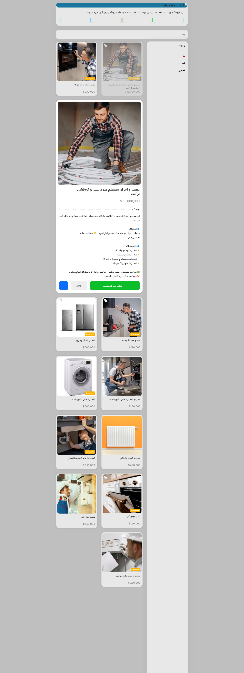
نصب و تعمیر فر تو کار (84, 84)
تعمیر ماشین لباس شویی (83, 399)
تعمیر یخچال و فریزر (85, 340)
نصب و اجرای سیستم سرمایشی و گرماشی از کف (124, 86)
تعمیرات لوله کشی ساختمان (81, 458)
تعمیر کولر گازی (87, 517)
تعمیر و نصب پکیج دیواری (128, 575)
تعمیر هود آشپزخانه (131, 340)
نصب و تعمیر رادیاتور (130, 458)
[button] (138, 143)
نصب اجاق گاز (133, 516)
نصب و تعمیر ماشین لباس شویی (124, 399)
